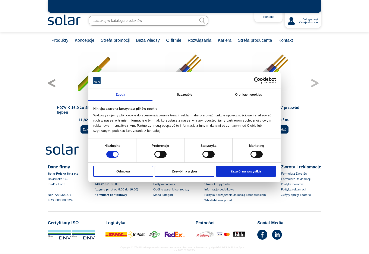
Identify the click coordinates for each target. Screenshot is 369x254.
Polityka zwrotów (292, 184)
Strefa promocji (115, 40)
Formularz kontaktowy (111, 194)
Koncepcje (84, 40)
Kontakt (285, 40)
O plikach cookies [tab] (248, 94)
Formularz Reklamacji (295, 179)
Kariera (224, 40)
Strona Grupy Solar (217, 184)
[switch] (160, 153)
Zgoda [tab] (120, 94)
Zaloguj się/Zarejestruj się (308, 21)
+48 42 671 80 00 (107, 184)
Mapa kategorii (163, 194)
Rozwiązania (199, 40)
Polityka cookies (164, 184)
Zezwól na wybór (184, 171)
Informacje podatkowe (219, 189)
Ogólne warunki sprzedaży (171, 189)
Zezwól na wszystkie (246, 171)
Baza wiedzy (148, 40)
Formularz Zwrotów (294, 173)
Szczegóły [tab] (184, 94)
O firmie (173, 40)
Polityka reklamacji (293, 189)
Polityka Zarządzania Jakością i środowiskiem (235, 194)
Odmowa (123, 171)
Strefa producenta (255, 40)
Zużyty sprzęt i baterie (296, 194)
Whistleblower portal (218, 200)
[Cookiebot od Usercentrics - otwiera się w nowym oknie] (257, 80)
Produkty (59, 40)
